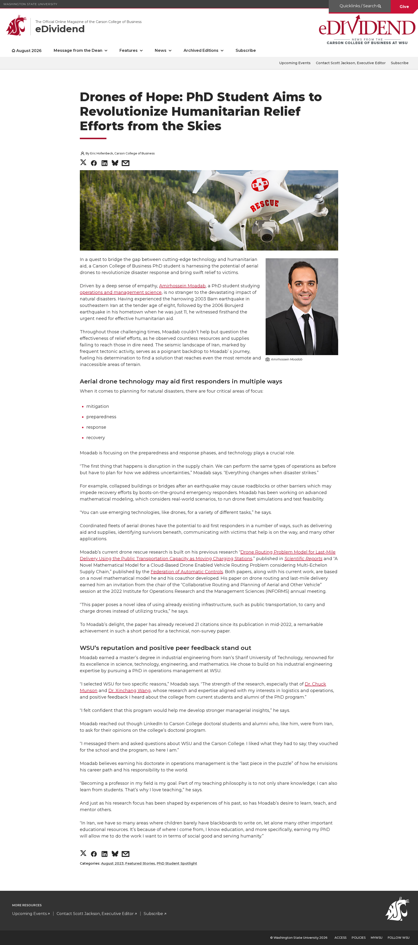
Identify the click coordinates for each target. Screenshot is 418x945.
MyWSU (376, 937)
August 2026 (29, 50)
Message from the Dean (78, 50)
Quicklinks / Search (359, 6)
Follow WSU (399, 937)
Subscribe (246, 50)
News (160, 50)
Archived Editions (201, 50)
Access (340, 937)
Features (128, 50)
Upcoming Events (295, 63)
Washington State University (30, 4)
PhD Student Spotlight (177, 863)
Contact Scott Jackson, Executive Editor (351, 63)
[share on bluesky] (115, 163)
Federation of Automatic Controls (187, 571)
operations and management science (121, 292)
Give (404, 6)
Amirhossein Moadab (182, 286)
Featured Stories (140, 863)
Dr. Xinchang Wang (129, 690)
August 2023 (112, 863)
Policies (359, 937)
